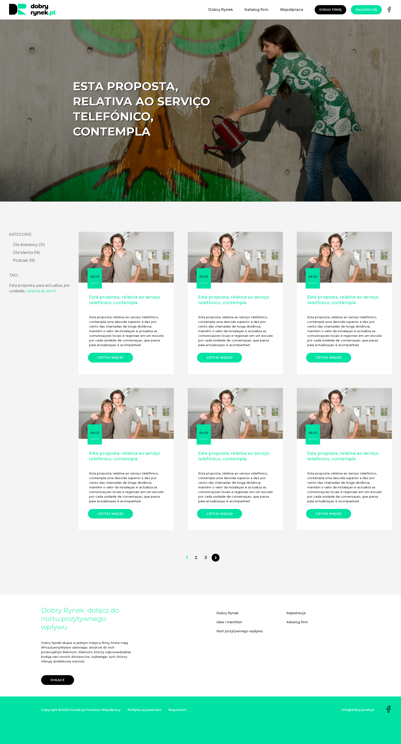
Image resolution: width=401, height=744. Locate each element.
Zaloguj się (366, 9)
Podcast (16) (24, 260)
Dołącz (58, 680)
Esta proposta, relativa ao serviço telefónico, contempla (124, 300)
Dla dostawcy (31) (29, 244)
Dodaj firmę (330, 9)
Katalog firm (256, 9)
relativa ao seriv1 (41, 291)
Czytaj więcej (110, 357)
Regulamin (177, 710)
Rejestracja (296, 613)
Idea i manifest (229, 622)
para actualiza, (50, 285)
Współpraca (291, 9)
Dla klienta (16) (26, 252)
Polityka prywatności (145, 710)
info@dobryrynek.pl (357, 710)
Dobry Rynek (220, 9)
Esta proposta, (22, 285)
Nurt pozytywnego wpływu (240, 631)
